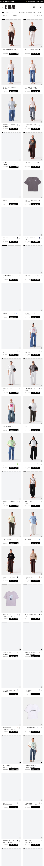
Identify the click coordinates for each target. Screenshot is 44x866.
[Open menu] (2, 7)
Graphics (14, 12)
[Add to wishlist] (20, 50)
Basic (7, 12)
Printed (22, 12)
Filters (15, 15)
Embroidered (31, 12)
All (3, 12)
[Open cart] (41, 7)
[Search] (34, 7)
